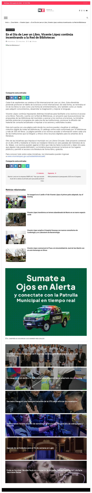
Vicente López (10, 30)
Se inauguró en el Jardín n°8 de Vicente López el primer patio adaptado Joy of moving (44, 378)
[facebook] (79, 11)
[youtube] (86, 11)
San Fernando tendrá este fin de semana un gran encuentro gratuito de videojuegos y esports (67, 3)
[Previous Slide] (84, 3)
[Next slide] (87, 3)
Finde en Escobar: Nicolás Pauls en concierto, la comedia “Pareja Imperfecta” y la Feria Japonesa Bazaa (44, 471)
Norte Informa (11, 41)
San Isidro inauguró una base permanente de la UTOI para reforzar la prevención (42, 401)
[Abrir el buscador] (87, 17)
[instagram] (81, 11)
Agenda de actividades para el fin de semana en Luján (30, 448)
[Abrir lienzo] (6, 17)
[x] (84, 11)
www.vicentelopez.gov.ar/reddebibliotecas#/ (26, 156)
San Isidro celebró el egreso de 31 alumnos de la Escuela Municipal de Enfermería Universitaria (42, 355)
